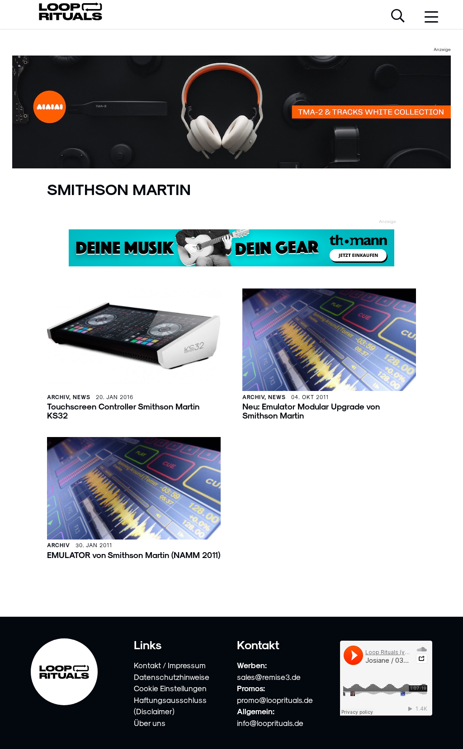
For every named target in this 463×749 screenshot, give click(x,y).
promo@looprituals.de (275, 699)
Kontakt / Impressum (170, 665)
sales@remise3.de (269, 676)
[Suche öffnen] (397, 16)
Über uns (149, 722)
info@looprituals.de (270, 722)
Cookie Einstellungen (170, 688)
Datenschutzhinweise (171, 676)
